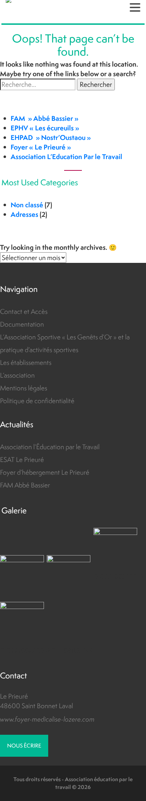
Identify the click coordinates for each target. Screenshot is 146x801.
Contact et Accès (23, 311)
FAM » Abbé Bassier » (44, 118)
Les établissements (25, 362)
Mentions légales (23, 388)
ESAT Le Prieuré (22, 459)
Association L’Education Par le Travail (66, 156)
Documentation (22, 324)
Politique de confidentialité (37, 400)
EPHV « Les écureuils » (45, 127)
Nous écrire (24, 745)
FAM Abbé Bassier (25, 485)
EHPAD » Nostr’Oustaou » (51, 137)
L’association (17, 375)
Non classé (27, 204)
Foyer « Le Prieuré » (41, 147)
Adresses (24, 214)
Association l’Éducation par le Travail (50, 446)
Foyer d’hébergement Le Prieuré (44, 472)
